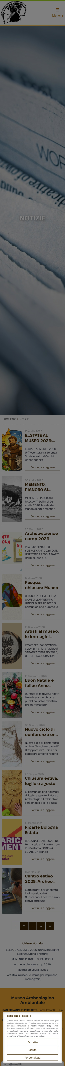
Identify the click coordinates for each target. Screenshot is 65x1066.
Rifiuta (32, 1050)
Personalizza (32, 1057)
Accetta (33, 1042)
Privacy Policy (45, 1025)
